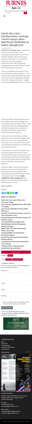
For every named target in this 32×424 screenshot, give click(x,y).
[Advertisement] (16, 24)
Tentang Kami (5, 345)
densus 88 (8, 259)
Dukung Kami (16, 252)
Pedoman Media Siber (8, 347)
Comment (5, 270)
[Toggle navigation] (4, 16)
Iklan (2, 342)
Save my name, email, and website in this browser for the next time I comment (16, 303)
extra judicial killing (17, 259)
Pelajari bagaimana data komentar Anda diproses (15, 314)
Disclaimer (4, 344)
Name (3, 283)
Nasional (10, 255)
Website (3, 296)
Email (3, 289)
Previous (28, 352)
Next (29, 352)
